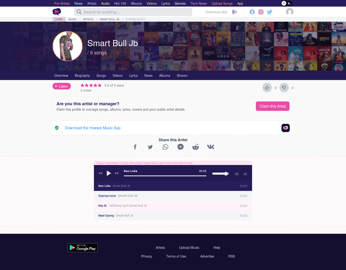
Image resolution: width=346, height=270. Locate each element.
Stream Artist (135, 19)
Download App (216, 11)
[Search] (79, 12)
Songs (101, 75)
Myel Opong (115, 215)
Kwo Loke (114, 186)
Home (59, 19)
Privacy (146, 256)
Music (72, 19)
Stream (182, 75)
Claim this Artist (273, 106)
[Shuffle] (245, 173)
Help (216, 247)
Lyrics (133, 75)
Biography (82, 75)
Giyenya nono (117, 195)
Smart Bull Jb (109, 19)
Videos (118, 75)
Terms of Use (176, 256)
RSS (231, 256)
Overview (61, 75)
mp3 (243, 186)
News (148, 75)
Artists (88, 19)
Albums (164, 75)
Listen (63, 86)
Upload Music (189, 247)
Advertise (207, 256)
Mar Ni (122, 205)
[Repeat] (237, 173)
